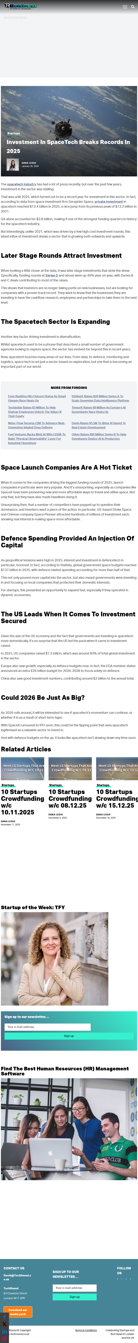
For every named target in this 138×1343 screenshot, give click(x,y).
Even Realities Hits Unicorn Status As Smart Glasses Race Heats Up (37, 398)
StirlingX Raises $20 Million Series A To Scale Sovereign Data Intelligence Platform (100, 398)
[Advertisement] (69, 48)
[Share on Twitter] (4, 1324)
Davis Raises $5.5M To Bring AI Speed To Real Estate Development (99, 425)
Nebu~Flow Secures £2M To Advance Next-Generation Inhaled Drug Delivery (36, 425)
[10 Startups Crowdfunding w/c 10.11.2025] (22, 768)
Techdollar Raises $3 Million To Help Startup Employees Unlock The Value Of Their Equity (35, 412)
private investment (109, 201)
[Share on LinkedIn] (4, 1331)
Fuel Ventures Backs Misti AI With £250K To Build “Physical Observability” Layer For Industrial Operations (37, 439)
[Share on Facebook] (4, 1317)
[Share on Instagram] (4, 1338)
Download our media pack (18, 1312)
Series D (51, 275)
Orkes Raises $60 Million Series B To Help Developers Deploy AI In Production (99, 436)
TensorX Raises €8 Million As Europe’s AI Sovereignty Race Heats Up (99, 409)
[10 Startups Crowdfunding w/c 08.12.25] (70, 768)
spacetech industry (21, 184)
